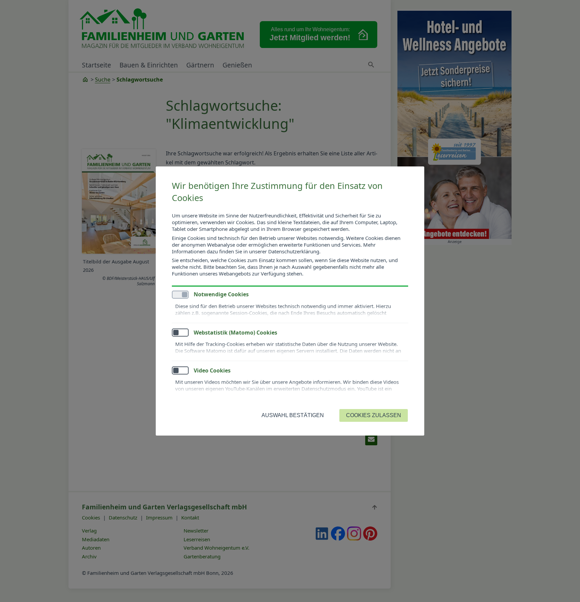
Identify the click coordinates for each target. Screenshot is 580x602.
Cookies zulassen (373, 415)
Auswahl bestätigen (292, 415)
